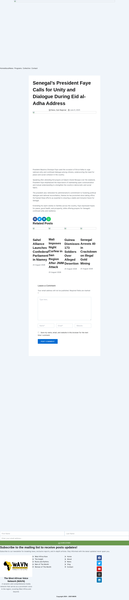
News (11, 68)
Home (2, 68)
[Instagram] (99, 574)
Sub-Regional (61, 110)
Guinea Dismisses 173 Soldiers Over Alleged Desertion (72, 251)
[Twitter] (99, 563)
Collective (26, 68)
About (7, 68)
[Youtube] (99, 568)
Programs (18, 68)
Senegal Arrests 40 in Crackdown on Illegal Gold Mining (88, 251)
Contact (34, 68)
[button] (35, 219)
